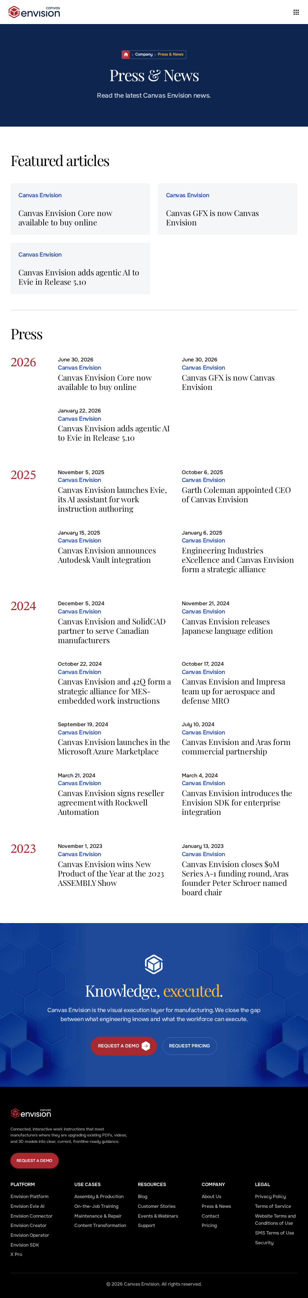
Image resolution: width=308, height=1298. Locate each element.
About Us (211, 1197)
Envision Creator (29, 1225)
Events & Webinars (158, 1216)
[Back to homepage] (34, 12)
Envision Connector (32, 1216)
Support (146, 1225)
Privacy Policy (270, 1197)
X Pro (16, 1254)
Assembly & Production (99, 1197)
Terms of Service (273, 1206)
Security (264, 1243)
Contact (210, 1216)
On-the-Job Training (96, 1206)
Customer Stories (156, 1206)
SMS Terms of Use (274, 1233)
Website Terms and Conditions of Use (275, 1220)
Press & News (216, 1206)
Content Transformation (100, 1225)
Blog (142, 1197)
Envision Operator (30, 1235)
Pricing (209, 1225)
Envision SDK (25, 1245)
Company (143, 54)
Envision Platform (29, 1197)
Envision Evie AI (27, 1206)
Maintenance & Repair (98, 1216)
